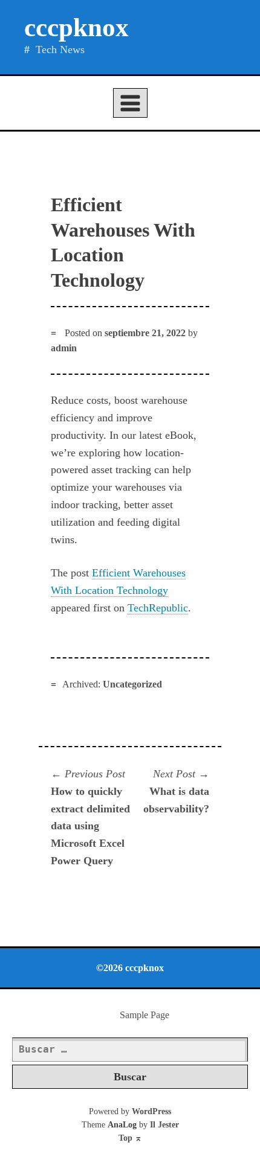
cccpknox (76, 27)
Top (130, 1138)
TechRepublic (158, 608)
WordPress (151, 1111)
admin (64, 348)
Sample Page (144, 1015)
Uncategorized (132, 684)
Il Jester (164, 1124)
